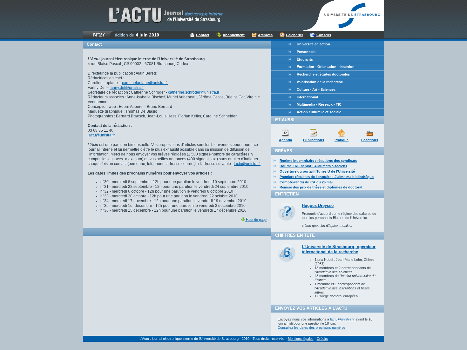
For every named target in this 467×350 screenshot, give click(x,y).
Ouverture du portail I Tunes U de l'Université (317, 171)
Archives (265, 35)
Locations (369, 140)
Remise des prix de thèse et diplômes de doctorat (321, 187)
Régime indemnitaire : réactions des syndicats (318, 160)
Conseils (323, 35)
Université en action (313, 44)
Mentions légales (301, 338)
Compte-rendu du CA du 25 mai (306, 182)
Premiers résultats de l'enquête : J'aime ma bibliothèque (327, 177)
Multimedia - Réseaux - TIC (319, 104)
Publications (313, 140)
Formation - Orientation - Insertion (326, 67)
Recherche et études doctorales (323, 74)
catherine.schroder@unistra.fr (193, 92)
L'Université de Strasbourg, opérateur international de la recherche (339, 249)
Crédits (322, 338)
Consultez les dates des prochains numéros (312, 327)
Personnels (306, 52)
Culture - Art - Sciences (316, 89)
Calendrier (294, 35)
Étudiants (305, 59)
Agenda (285, 140)
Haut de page (256, 219)
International (307, 97)
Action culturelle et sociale (319, 112)
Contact (202, 35)
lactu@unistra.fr (101, 135)
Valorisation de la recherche (320, 82)
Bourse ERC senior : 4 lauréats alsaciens (313, 166)
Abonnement (234, 35)
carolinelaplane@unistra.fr (145, 83)
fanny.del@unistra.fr (127, 87)
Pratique (342, 140)
